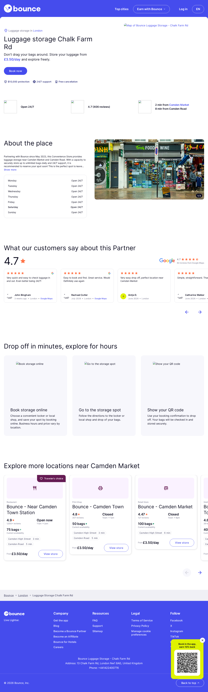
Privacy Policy (140, 625)
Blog (56, 625)
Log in (183, 9)
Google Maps (46, 298)
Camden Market (179, 104)
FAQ (95, 620)
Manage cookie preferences (141, 633)
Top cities (122, 9)
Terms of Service (142, 620)
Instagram (176, 631)
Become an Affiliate (65, 636)
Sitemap (97, 631)
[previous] (187, 312)
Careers (58, 647)
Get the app (60, 620)
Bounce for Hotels (65, 642)
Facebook (176, 620)
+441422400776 (108, 667)
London (37, 30)
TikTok (174, 636)
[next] (200, 312)
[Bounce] (22, 8)
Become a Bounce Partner (69, 631)
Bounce (9, 595)
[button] (15, 71)
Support (97, 625)
